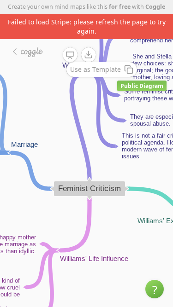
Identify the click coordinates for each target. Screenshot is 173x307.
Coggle (155, 7)
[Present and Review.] (70, 55)
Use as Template (95, 69)
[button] (154, 289)
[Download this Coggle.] (88, 54)
